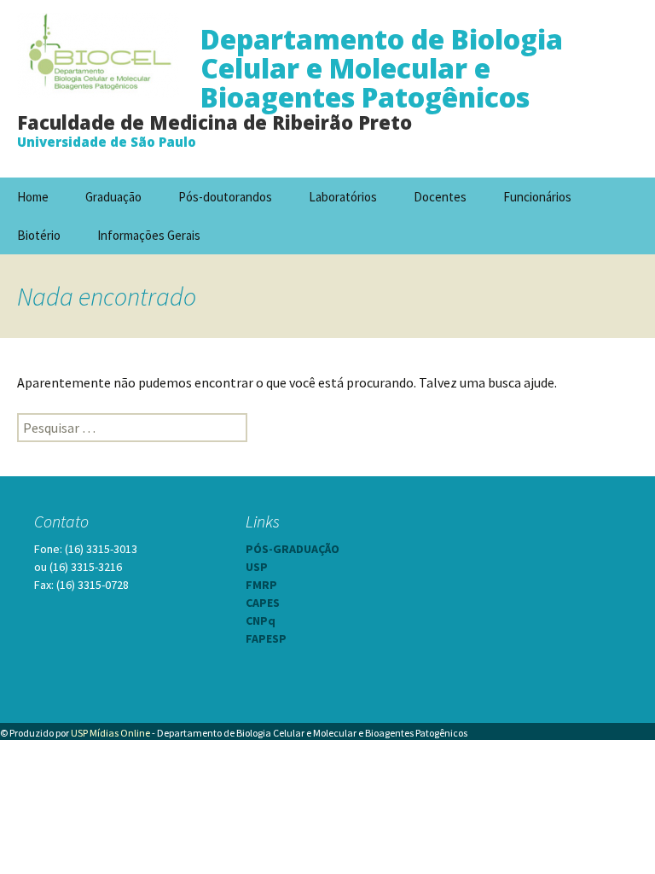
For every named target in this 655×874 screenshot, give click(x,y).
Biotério (39, 235)
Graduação (113, 197)
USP (257, 566)
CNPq (260, 620)
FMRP (261, 584)
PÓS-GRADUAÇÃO (292, 548)
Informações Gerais (148, 235)
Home (33, 197)
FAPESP (266, 638)
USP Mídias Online (110, 732)
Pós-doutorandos (225, 197)
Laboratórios (343, 197)
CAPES (263, 602)
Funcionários (537, 197)
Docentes (440, 197)
